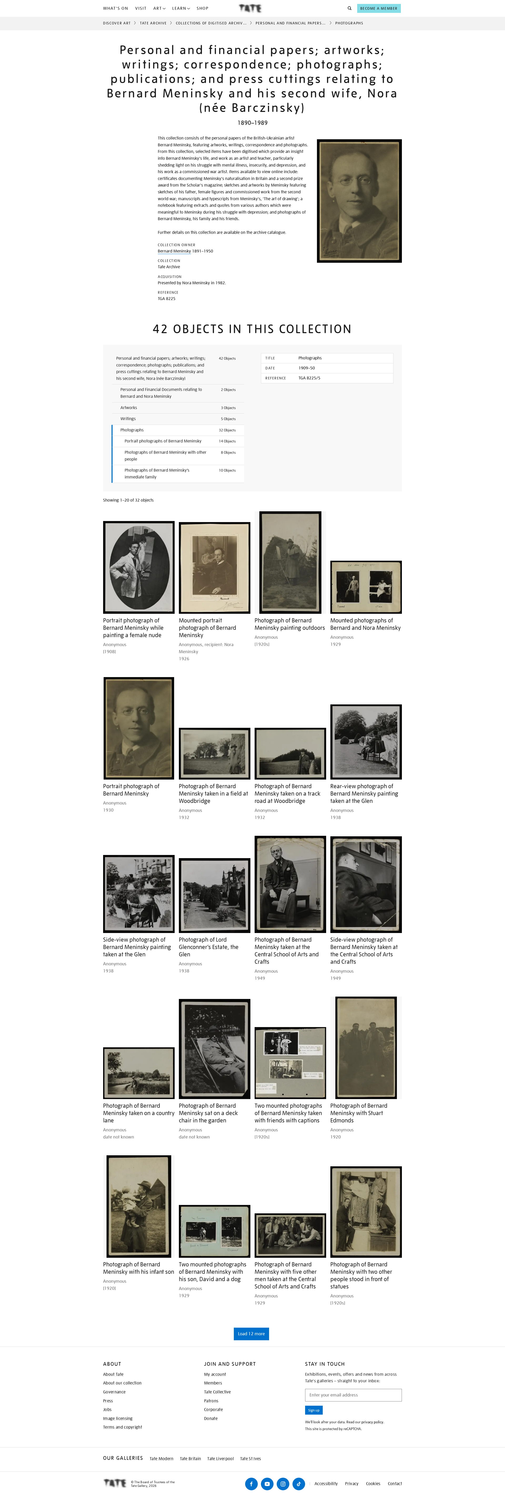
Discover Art (117, 23)
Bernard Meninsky (174, 251)
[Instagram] (283, 1484)
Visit (141, 8)
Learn (179, 8)
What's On (115, 8)
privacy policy (372, 1422)
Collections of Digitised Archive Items (217, 23)
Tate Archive (153, 23)
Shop (203, 8)
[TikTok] (298, 1484)
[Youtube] (267, 1484)
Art (157, 8)
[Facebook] (251, 1484)
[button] (348, 8)
